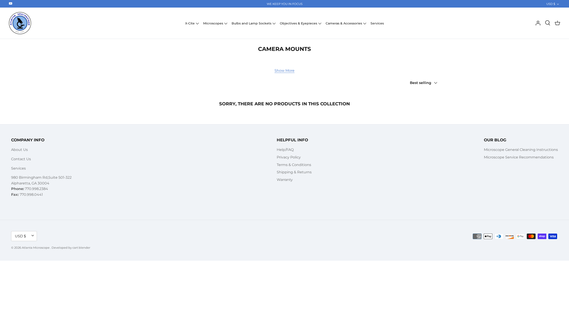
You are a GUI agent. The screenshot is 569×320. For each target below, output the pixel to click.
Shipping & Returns (294, 172)
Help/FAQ (285, 150)
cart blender (81, 247)
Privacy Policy (289, 157)
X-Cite (190, 23)
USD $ (550, 4)
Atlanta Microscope (36, 247)
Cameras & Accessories (344, 23)
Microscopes (213, 23)
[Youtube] (10, 3)
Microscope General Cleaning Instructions (521, 150)
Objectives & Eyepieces (298, 23)
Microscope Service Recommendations (519, 157)
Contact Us (21, 159)
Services (377, 23)
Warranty (285, 180)
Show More (284, 70)
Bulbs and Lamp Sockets (251, 23)
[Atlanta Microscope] (20, 23)
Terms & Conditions (294, 165)
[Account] (538, 23)
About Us (19, 150)
